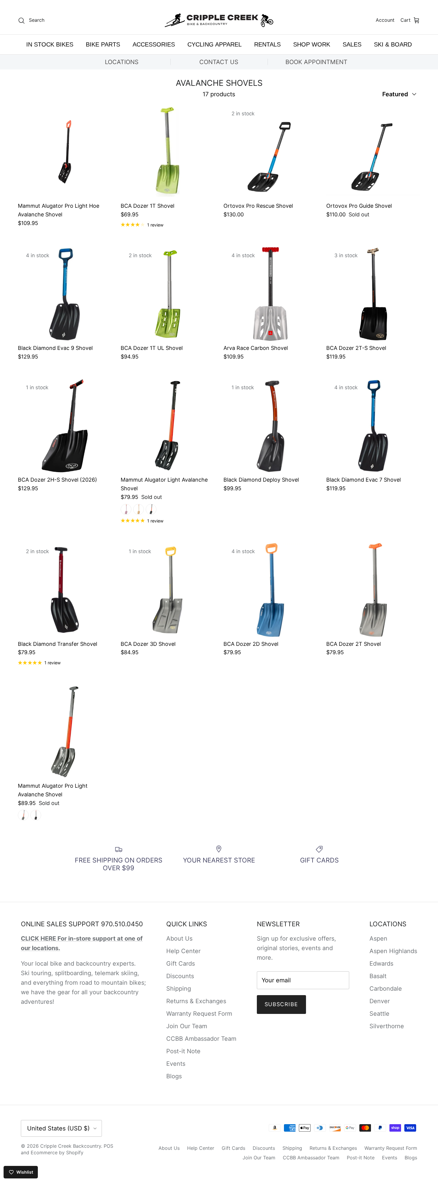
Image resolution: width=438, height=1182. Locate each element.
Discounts (180, 976)
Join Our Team (186, 1026)
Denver (379, 1001)
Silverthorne (386, 1026)
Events (175, 1063)
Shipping (178, 988)
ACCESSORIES (154, 44)
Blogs (174, 1076)
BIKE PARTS (103, 44)
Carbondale (385, 988)
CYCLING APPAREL (214, 44)
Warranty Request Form (199, 1013)
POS (108, 1146)
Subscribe (281, 1004)
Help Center (183, 951)
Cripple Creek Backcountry (70, 1146)
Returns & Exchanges (196, 1001)
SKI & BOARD (393, 44)
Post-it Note (183, 1051)
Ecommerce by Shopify (57, 1152)
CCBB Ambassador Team (201, 1038)
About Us (179, 938)
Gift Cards (180, 963)
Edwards (381, 963)
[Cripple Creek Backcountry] (219, 20)
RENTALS (267, 44)
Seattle (379, 1013)
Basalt (377, 976)
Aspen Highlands (393, 951)
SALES (352, 44)
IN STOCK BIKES (49, 44)
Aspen (378, 938)
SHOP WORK (311, 44)
